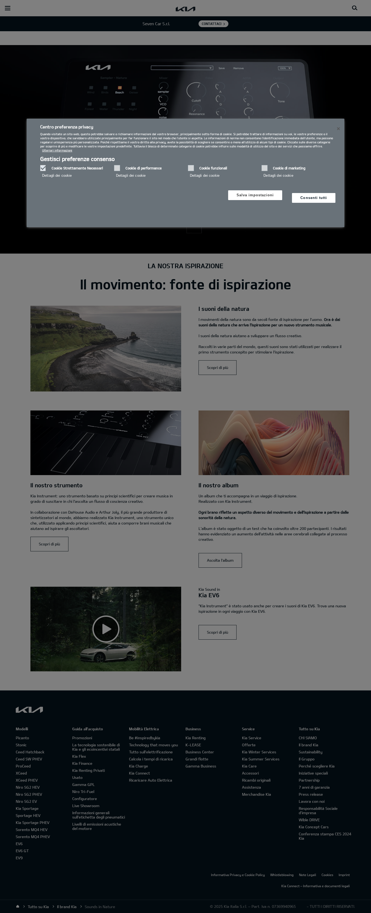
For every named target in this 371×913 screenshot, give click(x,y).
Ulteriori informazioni (57, 150)
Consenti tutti (313, 198)
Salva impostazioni (255, 195)
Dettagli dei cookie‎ (57, 175)
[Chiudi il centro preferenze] (338, 129)
